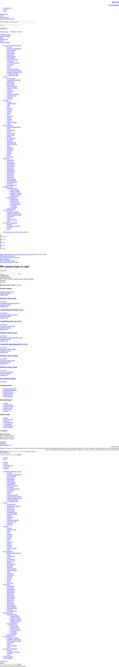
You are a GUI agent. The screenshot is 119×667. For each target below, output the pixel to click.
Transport (9, 110)
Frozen (9, 132)
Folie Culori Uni (15, 202)
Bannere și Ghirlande (13, 212)
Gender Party (10, 81)
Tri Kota (9, 152)
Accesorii (9, 227)
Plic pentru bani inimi (6, 262)
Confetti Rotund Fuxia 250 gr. (11, 321)
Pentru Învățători (11, 180)
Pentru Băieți (10, 160)
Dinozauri (9, 108)
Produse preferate (8, 422)
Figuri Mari (13, 205)
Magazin (10, 254)
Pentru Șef (10, 183)
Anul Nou (10, 99)
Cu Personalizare (11, 50)
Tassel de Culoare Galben (9, 356)
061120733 (3, 443)
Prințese (9, 117)
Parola (2, 25)
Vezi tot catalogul (8, 396)
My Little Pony (11, 138)
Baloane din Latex (12, 188)
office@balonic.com (5, 445)
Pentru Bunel (10, 169)
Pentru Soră (10, 177)
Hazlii (8, 124)
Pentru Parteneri (7, 427)
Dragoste (9, 119)
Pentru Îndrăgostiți (12, 182)
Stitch (8, 128)
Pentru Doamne (11, 56)
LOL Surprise (11, 133)
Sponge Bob (10, 149)
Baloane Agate (14, 196)
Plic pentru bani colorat (6, 257)
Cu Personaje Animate (13, 62)
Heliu (8, 229)
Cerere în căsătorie (12, 88)
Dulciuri (9, 121)
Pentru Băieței (11, 53)
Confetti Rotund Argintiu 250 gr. (11, 310)
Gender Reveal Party (12, 69)
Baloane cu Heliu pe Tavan (14, 72)
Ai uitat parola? (4, 31)
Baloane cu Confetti (15, 193)
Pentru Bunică (11, 171)
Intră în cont (4, 28)
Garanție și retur (7, 408)
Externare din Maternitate (14, 48)
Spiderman (10, 147)
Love (8, 67)
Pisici (8, 106)
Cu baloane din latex (12, 75)
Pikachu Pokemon (12, 144)
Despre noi (6, 421)
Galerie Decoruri (8, 419)
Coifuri (9, 218)
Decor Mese (10, 216)
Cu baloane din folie (12, 73)
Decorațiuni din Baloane (10, 390)
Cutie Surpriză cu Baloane (14, 70)
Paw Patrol (10, 139)
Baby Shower (11, 83)
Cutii (8, 221)
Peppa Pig (10, 141)
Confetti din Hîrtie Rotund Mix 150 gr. (14, 344)
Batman (9, 153)
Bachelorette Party (12, 86)
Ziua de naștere (11, 78)
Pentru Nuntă (10, 84)
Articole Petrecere (18, 254)
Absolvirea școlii (11, 95)
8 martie (9, 92)
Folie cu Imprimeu (15, 204)
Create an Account (9, 19)
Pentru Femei (10, 164)
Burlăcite (9, 66)
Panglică (9, 224)
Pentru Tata (10, 168)
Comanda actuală (8, 425)
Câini (8, 105)
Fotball (9, 113)
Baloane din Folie (12, 197)
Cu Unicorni (10, 64)
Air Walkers (13, 207)
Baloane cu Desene (15, 194)
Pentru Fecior (10, 172)
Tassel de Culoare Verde (8, 367)
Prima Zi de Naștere (12, 59)
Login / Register (7, 658)
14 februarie (10, 91)
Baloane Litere (14, 201)
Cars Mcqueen (11, 130)
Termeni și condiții (8, 406)
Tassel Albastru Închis (8, 378)
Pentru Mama (10, 166)
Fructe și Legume (12, 122)
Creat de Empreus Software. (29, 451)
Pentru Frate (10, 175)
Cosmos (9, 111)
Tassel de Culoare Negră (8, 333)
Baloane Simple (14, 190)
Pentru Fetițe (10, 55)
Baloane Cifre (14, 199)
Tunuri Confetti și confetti (14, 215)
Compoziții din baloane (9, 388)
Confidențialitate (8, 405)
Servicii (5, 418)
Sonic (8, 146)
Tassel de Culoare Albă (8, 298)
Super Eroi (10, 116)
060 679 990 (115, 2)
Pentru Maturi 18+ (12, 185)
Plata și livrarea (7, 409)
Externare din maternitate (14, 80)
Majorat (9, 89)
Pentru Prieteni (11, 179)
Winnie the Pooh (11, 143)
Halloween (10, 97)
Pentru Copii (10, 51)
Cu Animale (10, 61)
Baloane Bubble (11, 208)
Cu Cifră (9, 47)
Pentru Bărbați (11, 58)
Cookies (5, 403)
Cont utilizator (7, 424)
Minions (9, 136)
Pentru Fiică (10, 174)
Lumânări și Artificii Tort (14, 213)
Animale (9, 102)
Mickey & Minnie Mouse (14, 127)
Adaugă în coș (4, 275)
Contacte (5, 411)
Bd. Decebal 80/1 (114, 5)
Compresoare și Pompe (13, 226)
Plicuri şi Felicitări (12, 219)
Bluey (8, 155)
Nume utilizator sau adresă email (9, 22)
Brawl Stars (10, 157)
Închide (2, 663)
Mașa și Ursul (11, 135)
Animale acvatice (11, 103)
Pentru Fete (10, 161)
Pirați (8, 114)
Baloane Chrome (15, 191)
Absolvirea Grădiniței (13, 94)
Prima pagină (4, 254)
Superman (10, 150)
